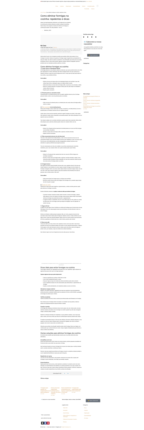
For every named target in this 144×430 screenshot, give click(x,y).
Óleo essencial (46, 107)
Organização (68, 6)
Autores (92, 8)
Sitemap (64, 421)
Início (41, 12)
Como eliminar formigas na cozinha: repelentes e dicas (91, 107)
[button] (97, 6)
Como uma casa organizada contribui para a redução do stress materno (56, 390)
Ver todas (86, 418)
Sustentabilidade (76, 6)
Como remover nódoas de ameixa (91, 103)
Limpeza (62, 6)
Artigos (44, 12)
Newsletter (65, 410)
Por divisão (86, 8)
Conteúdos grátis (91, 6)
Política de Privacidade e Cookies (70, 419)
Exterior (83, 6)
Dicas (57, 6)
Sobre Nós (65, 407)
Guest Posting (66, 412)
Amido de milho (46, 185)
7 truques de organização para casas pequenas (76, 389)
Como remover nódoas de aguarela (91, 100)
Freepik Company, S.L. (66, 427)
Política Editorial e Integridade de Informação (69, 416)
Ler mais (42, 393)
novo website (89, 1)
